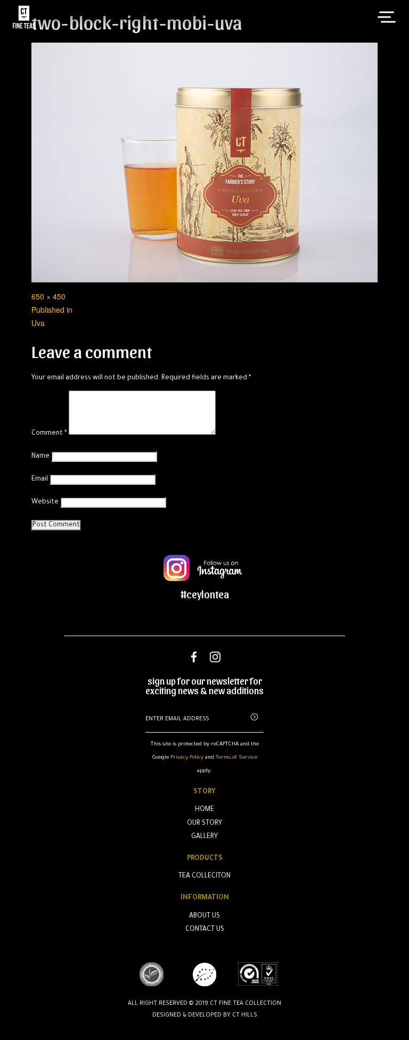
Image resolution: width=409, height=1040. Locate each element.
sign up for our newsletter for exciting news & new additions (204, 685)
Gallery (204, 837)
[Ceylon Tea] (24, 17)
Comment (49, 433)
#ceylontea (205, 594)
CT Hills (244, 1015)
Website (45, 502)
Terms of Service (236, 758)
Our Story (204, 823)
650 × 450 (48, 296)
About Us (204, 916)
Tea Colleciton (204, 876)
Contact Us (204, 929)
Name (40, 456)
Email (39, 479)
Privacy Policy (186, 758)
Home (204, 810)
